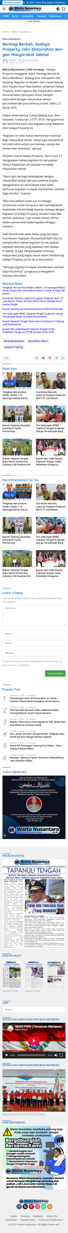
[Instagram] (37, 1207)
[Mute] (56, 1055)
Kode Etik (52, 1216)
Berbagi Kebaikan (14, 341)
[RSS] (49, 1207)
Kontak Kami (28, 1219)
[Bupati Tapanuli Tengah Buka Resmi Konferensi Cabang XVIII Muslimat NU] (17, 447)
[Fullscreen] (61, 1055)
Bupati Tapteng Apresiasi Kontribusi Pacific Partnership (32, 309)
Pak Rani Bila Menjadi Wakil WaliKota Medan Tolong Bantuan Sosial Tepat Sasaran (34, 712)
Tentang (24, 1216)
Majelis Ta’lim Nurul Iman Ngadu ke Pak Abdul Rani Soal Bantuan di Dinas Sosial (38, 723)
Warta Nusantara (11, 38)
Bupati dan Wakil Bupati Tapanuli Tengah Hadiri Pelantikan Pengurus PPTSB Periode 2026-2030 (28, 331)
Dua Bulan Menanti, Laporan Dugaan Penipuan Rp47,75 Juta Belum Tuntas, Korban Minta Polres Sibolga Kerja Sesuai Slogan (32, 301)
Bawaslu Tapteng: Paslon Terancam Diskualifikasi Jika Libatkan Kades (37, 759)
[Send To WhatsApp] (63, 358)
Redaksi (12, 60)
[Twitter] (25, 1207)
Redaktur (38, 1216)
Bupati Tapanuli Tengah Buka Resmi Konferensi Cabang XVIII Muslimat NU (33, 323)
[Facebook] (19, 1207)
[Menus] (4, 9)
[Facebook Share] (36, 358)
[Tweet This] (43, 358)
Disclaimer (11, 1219)
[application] (34, 1040)
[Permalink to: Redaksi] (5, 61)
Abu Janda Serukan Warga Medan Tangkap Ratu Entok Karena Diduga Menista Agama (37, 735)
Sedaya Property (13, 347)
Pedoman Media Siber (51, 1219)
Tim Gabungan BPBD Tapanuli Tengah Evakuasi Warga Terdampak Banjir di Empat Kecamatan (32, 315)
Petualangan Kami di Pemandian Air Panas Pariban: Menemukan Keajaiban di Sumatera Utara (34, 700)
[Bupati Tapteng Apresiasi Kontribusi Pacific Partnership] (17, 414)
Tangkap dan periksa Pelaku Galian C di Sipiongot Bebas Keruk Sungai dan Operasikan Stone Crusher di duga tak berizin (33, 290)
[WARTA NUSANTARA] (25, 8)
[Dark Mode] (58, 9)
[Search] (64, 9)
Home (13, 1216)
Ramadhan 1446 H (38, 341)
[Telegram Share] (56, 358)
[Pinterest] (31, 1207)
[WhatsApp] (43, 1207)
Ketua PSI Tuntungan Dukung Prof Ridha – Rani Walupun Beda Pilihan (35, 747)
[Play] (6, 1055)
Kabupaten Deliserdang (28, 60)
